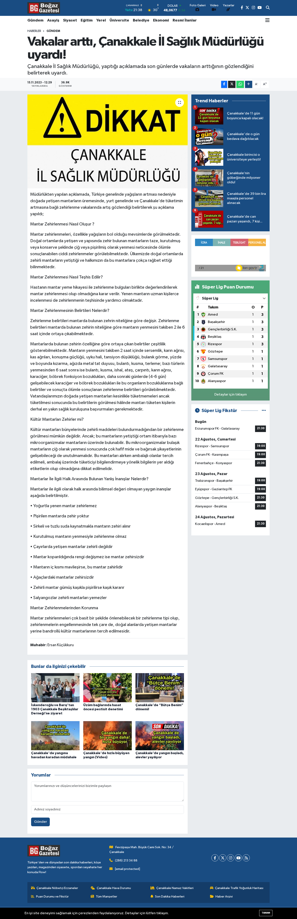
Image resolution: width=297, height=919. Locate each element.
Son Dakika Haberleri (169, 896)
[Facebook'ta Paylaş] (224, 84)
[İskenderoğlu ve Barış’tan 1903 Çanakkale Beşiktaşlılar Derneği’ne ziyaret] (55, 687)
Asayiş (53, 20)
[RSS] (246, 857)
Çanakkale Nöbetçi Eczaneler (57, 888)
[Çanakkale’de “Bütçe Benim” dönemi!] (159, 687)
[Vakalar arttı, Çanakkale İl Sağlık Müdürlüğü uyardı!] (107, 141)
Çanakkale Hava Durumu (114, 888)
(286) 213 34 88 (126, 860)
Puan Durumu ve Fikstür (52, 896)
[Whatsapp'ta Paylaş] (240, 84)
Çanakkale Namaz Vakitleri (175, 888)
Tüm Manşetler (106, 896)
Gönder (40, 822)
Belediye (141, 20)
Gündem (35, 20)
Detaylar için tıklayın (230, 394)
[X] (222, 857)
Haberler (34, 31)
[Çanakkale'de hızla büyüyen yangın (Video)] (107, 735)
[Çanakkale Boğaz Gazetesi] (43, 8)
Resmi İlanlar (185, 20)
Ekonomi (161, 20)
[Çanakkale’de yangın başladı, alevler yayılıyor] (159, 735)
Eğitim (87, 20)
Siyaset (70, 20)
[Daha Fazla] (248, 84)
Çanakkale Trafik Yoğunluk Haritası (239, 888)
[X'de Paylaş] (231, 84)
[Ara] (268, 8)
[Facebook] (215, 857)
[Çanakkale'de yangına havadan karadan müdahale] (55, 735)
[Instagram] (230, 857)
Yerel (101, 20)
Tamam (266, 913)
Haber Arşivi (224, 896)
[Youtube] (238, 857)
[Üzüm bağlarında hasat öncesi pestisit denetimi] (107, 687)
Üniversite (119, 20)
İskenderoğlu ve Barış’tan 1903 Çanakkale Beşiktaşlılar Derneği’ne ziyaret (54, 709)
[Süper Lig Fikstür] (264, 410)
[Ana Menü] (267, 20)
